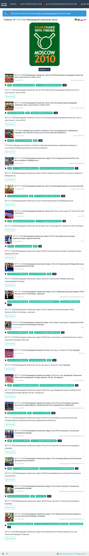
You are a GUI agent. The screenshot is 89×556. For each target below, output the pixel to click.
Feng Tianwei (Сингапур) (16, 113)
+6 (64, 221)
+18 (40, 140)
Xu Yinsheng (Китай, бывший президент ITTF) (44, 301)
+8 (40, 246)
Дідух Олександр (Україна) (17, 413)
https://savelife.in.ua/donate (47, 13)
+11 (54, 360)
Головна (13, 4)
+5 (76, 385)
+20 (9, 305)
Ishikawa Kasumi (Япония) (21, 440)
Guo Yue (10, 140)
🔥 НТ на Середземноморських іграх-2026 (61, 4)
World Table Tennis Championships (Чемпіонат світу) (56, 168)
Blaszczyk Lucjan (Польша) (41, 413)
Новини (44, 69)
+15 (64, 85)
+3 (76, 168)
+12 (54, 274)
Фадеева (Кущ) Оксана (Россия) (18, 496)
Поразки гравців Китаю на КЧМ (23, 85)
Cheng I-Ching (41, 496)
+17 (60, 441)
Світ (9, 85)
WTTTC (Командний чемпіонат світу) (48, 85)
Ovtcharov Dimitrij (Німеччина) (17, 196)
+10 (56, 113)
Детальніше (10, 96)
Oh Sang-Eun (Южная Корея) (70, 301)
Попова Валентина (76, 524)
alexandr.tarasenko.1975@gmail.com (73, 554)
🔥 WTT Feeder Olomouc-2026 (31, 4)
